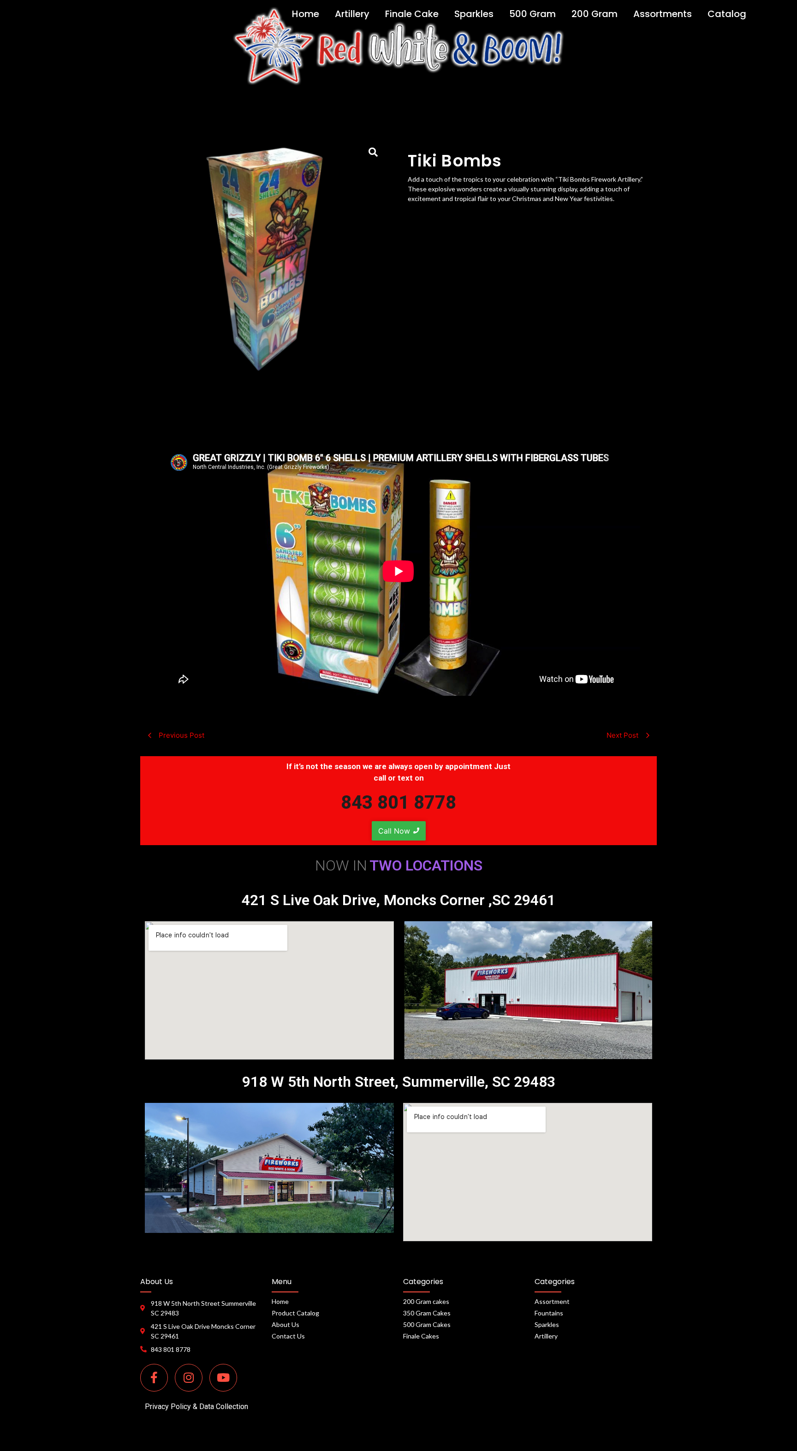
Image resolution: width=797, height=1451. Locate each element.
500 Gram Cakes (427, 1324)
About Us (285, 1324)
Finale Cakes (421, 1336)
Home (280, 1301)
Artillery (546, 1336)
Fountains (549, 1313)
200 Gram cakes (426, 1301)
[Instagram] (188, 1378)
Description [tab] (398, 421)
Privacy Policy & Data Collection (196, 1406)
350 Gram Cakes (427, 1313)
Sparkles (547, 1324)
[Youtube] (223, 1378)
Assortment (552, 1301)
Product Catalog (295, 1313)
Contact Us (288, 1336)
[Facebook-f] (154, 1378)
